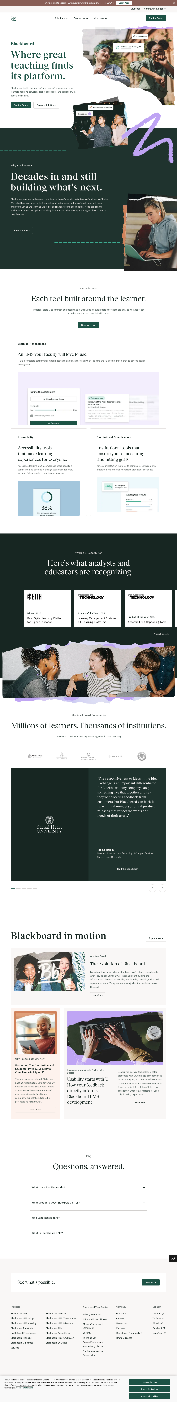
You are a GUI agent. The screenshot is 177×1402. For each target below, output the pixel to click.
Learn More (98, 995)
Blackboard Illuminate (22, 1328)
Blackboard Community (128, 1333)
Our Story (121, 1313)
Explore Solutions (46, 105)
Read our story (22, 230)
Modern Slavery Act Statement (93, 1326)
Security (87, 1332)
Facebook (157, 1328)
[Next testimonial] (162, 888)
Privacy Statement (92, 1314)
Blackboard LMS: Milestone (59, 1323)
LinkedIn (157, 1313)
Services (15, 1347)
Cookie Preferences (93, 1342)
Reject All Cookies (149, 1389)
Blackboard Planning (21, 1337)
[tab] (35, 756)
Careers (120, 1318)
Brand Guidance (124, 1337)
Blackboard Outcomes (22, 1342)
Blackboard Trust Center (95, 1307)
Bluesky (157, 1323)
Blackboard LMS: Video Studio (61, 1318)
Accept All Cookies (149, 1396)
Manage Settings (149, 1382)
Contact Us (150, 1282)
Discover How (88, 325)
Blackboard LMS (19, 1313)
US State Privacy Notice (95, 1319)
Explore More (156, 938)
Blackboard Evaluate (56, 1342)
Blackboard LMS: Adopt (22, 1318)
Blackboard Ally (54, 1328)
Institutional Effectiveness (24, 1333)
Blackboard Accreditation (58, 1333)
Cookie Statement (24, 1388)
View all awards (161, 634)
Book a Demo (156, 18)
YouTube (157, 1318)
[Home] (13, 18)
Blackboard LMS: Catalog (23, 1323)
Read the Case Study (127, 869)
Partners (120, 1328)
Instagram (158, 1333)
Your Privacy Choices (93, 1346)
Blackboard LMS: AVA (56, 1313)
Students (135, 8)
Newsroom (121, 1323)
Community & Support (155, 8)
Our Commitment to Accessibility (93, 1353)
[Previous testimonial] (152, 888)
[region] (100, 608)
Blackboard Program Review (60, 1337)
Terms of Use (90, 1337)
